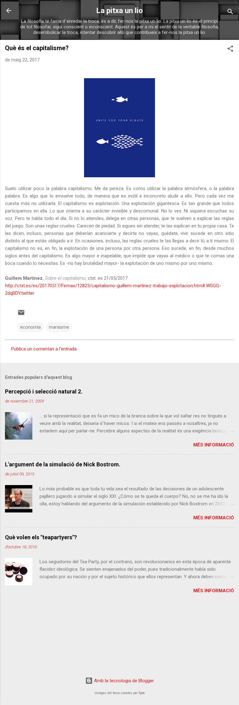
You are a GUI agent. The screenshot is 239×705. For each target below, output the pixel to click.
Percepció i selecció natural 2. (43, 391)
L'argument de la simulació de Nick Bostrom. (62, 464)
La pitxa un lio (119, 10)
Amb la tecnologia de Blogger (123, 681)
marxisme (59, 327)
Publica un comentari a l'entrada (44, 349)
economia (30, 327)
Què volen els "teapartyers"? (41, 537)
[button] (230, 50)
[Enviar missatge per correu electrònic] (21, 314)
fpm (142, 693)
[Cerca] (230, 12)
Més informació (213, 445)
